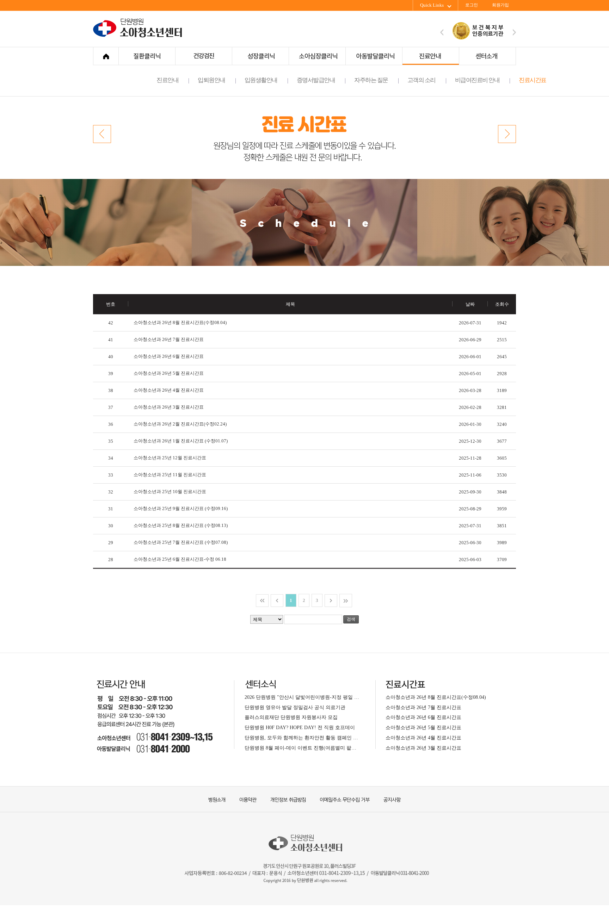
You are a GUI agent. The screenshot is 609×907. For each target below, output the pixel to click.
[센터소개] (487, 56)
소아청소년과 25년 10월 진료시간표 (170, 491)
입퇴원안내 (211, 80)
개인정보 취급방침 (285, 799)
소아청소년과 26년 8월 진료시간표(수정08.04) (180, 322)
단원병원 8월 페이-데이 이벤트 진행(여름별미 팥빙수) (302, 748)
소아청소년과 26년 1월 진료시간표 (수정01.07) (181, 440)
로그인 (471, 5)
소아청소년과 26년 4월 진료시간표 (169, 390)
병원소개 (216, 799)
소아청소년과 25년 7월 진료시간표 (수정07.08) (181, 542)
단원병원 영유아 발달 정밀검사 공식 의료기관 (295, 707)
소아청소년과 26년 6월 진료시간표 (169, 356)
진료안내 (167, 80)
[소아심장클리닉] (317, 56)
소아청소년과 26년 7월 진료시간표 (169, 339)
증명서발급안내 (316, 80)
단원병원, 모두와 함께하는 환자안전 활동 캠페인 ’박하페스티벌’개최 (302, 737)
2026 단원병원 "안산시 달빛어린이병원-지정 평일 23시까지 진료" (302, 697)
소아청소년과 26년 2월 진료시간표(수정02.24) (180, 424)
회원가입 (500, 5)
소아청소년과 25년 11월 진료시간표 (170, 474)
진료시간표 (532, 80)
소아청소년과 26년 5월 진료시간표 (169, 373)
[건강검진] (203, 56)
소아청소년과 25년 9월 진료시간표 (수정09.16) (181, 508)
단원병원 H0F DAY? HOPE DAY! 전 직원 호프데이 (300, 727)
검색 (351, 619)
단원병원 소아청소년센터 (139, 36)
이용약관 (244, 799)
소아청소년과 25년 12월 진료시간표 (170, 457)
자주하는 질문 (371, 80)
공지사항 (387, 799)
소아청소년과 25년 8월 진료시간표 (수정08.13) (181, 525)
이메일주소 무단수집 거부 (341, 799)
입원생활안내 (261, 80)
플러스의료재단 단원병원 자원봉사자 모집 (291, 717)
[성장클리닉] (260, 56)
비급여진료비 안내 (477, 80)
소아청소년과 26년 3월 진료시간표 (169, 407)
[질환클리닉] (146, 56)
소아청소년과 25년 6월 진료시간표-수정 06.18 (180, 559)
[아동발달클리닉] (373, 56)
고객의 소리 (421, 80)
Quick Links (432, 5)
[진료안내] (430, 56)
